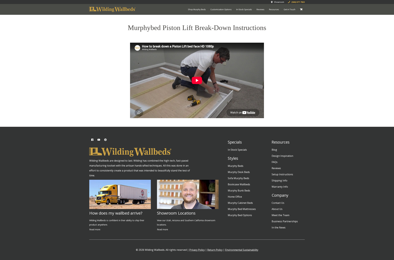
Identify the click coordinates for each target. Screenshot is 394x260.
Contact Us (278, 203)
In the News (278, 227)
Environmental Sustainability (241, 250)
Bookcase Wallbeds (239, 184)
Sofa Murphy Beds (238, 178)
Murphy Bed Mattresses (242, 209)
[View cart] (301, 9)
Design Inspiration (282, 156)
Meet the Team (280, 215)
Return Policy (215, 250)
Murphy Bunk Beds (239, 190)
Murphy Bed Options (240, 215)
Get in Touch (289, 9)
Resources (274, 9)
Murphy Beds (235, 166)
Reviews (260, 9)
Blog (274, 149)
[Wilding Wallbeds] (112, 9)
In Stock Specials (237, 149)
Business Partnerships (285, 221)
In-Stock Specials (244, 9)
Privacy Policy (197, 250)
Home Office (235, 196)
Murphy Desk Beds (239, 172)
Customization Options (221, 9)
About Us (277, 209)
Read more (94, 229)
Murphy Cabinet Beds (240, 203)
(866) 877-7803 (297, 2)
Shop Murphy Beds (197, 9)
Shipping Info (279, 180)
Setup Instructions (282, 174)
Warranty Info (280, 186)
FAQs (274, 162)
